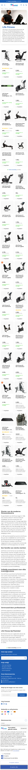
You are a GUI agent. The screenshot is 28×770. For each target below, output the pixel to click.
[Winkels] (21, 5)
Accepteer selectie (14, 762)
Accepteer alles (14, 767)
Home (2, 8)
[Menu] (2, 5)
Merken (6, 8)
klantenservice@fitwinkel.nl (9, 682)
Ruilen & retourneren (7, 668)
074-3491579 (5, 680)
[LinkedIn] (6, 704)
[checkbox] (5, 754)
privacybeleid (16, 750)
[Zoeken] (5, 5)
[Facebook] (1, 704)
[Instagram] (4, 704)
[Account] (23, 5)
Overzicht (24, 728)
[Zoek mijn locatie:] (18, 5)
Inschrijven (22, 695)
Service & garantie (6, 670)
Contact (3, 723)
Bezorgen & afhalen (6, 666)
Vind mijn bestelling (6, 665)
